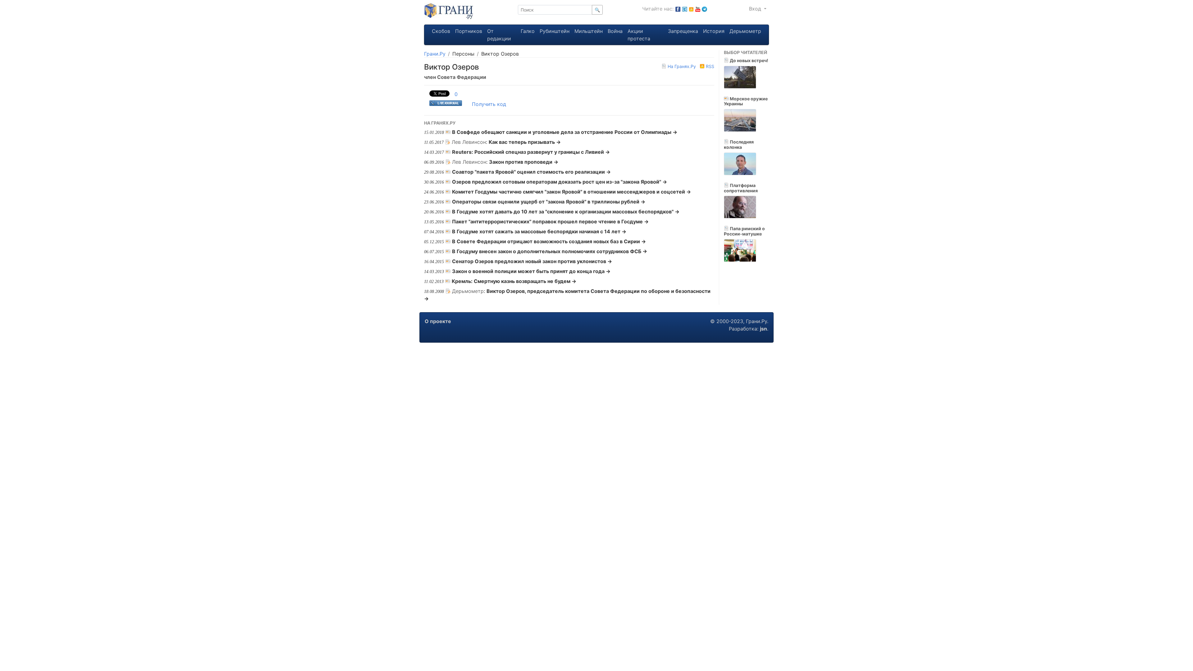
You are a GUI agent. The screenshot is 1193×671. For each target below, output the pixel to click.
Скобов (441, 31)
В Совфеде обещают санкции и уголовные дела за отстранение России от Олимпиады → (564, 132)
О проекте (438, 321)
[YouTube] (697, 9)
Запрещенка (683, 31)
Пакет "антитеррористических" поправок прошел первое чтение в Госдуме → (550, 221)
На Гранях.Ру (681, 66)
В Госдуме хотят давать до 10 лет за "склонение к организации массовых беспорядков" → (565, 211)
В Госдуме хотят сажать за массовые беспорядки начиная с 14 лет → (539, 231)
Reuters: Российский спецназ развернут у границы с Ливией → (531, 152)
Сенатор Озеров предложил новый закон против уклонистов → (532, 261)
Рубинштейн (554, 31)
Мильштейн (588, 31)
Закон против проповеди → (523, 162)
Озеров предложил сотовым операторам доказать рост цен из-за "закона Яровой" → (559, 182)
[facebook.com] (678, 9)
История (713, 31)
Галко (528, 31)
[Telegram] (704, 9)
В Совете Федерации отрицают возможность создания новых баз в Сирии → (549, 241)
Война (615, 31)
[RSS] (691, 9)
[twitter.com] (684, 9)
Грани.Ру (435, 54)
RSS (709, 66)
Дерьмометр (745, 31)
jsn (763, 329)
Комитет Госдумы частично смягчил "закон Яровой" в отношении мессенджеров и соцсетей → (571, 192)
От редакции (499, 35)
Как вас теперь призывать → (525, 142)
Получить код (489, 104)
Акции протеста (639, 35)
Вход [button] (756, 9)
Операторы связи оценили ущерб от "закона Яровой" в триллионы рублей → (548, 202)
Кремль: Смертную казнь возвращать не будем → (514, 281)
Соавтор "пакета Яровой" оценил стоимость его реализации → (531, 172)
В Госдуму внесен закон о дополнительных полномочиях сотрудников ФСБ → (549, 251)
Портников (468, 31)
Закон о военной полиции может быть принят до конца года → (531, 271)
